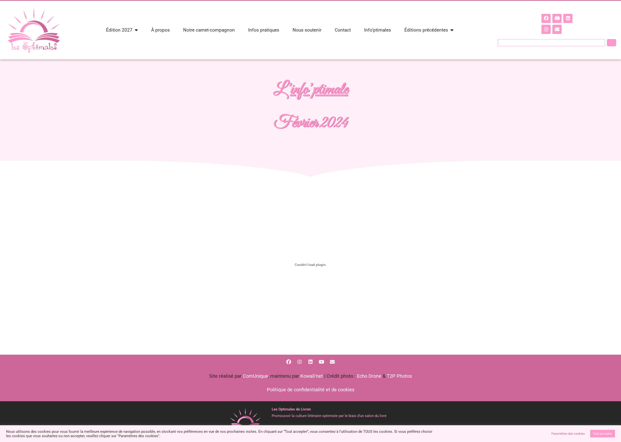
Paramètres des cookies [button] (568, 433)
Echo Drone (369, 376)
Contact (343, 30)
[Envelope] (557, 29)
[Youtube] (557, 18)
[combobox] (551, 42)
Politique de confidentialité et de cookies (310, 390)
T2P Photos (399, 376)
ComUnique (255, 376)
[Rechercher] (611, 42)
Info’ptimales (377, 30)
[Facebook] (546, 18)
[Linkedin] (567, 18)
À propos (160, 30)
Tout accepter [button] (602, 433)
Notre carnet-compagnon (209, 30)
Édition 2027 (119, 30)
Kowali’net (311, 376)
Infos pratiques (263, 30)
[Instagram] (546, 29)
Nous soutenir (307, 30)
